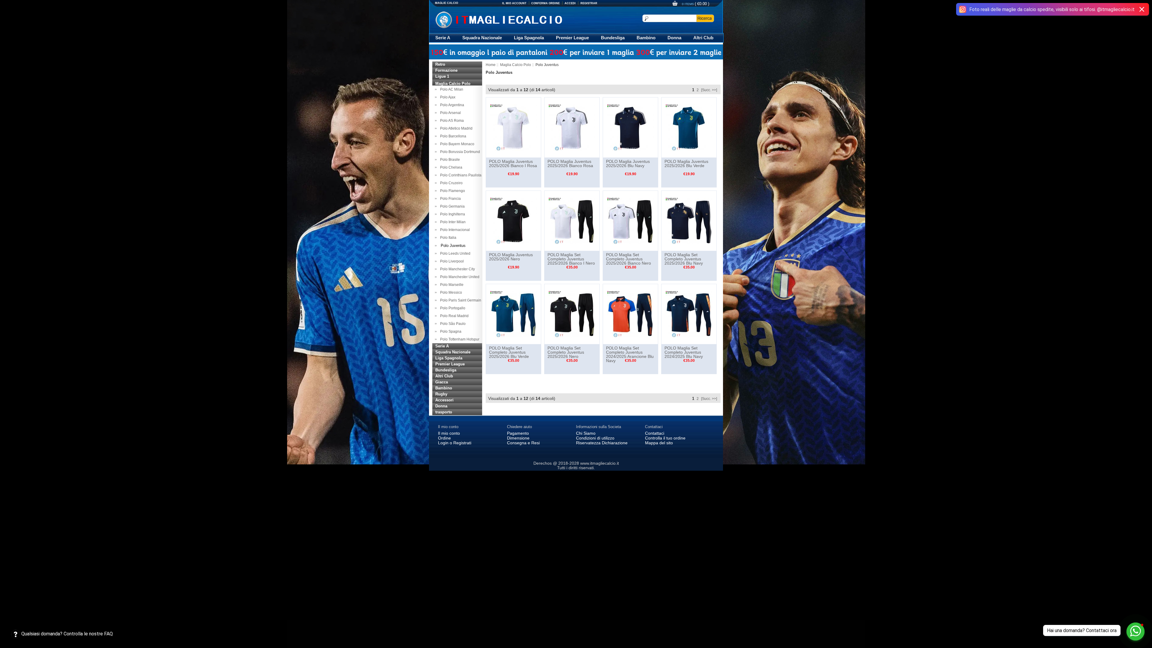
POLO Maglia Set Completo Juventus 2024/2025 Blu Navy (683, 352)
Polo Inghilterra (451, 214)
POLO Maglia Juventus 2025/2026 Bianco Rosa (570, 163)
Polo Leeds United (454, 253)
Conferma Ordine (545, 3)
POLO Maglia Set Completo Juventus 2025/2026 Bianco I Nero (571, 259)
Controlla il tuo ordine (665, 438)
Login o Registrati (454, 442)
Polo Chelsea (450, 167)
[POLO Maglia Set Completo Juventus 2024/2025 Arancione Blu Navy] (630, 313)
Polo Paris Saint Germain (459, 300)
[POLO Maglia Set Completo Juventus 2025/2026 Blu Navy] (689, 220)
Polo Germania (451, 206)
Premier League (572, 37)
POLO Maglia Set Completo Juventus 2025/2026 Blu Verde (509, 352)
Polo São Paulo (452, 324)
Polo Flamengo (451, 191)
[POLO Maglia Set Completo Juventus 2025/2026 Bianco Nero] (630, 220)
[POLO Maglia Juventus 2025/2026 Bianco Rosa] (572, 127)
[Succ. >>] (709, 90)
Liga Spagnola (529, 37)
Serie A (442, 37)
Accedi (570, 3)
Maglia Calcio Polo (515, 65)
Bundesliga (613, 37)
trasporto (443, 412)
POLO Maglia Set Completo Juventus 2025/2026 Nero (566, 352)
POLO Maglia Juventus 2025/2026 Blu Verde (686, 163)
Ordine (444, 438)
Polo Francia (449, 198)
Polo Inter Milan (452, 222)
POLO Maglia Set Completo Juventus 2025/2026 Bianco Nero (628, 259)
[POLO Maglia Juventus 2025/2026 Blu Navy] (630, 127)
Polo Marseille (451, 285)
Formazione (446, 70)
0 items (688, 4)
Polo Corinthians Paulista (460, 175)
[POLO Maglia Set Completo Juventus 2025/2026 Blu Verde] (513, 313)
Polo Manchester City (456, 269)
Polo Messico (450, 292)
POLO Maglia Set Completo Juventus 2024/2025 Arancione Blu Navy (630, 354)
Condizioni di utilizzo (595, 438)
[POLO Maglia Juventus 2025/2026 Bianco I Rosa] (513, 127)
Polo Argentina (451, 105)
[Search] (705, 18)
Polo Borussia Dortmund (459, 152)
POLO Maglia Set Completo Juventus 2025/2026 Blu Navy (683, 259)
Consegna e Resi (523, 442)
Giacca (441, 382)
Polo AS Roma (451, 120)
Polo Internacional (454, 230)
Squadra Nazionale (482, 37)
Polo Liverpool (451, 261)
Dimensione (518, 438)
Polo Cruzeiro (450, 183)
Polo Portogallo (451, 308)
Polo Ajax (446, 97)
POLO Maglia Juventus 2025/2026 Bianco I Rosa (513, 163)
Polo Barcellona (452, 136)
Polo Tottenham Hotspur (458, 339)
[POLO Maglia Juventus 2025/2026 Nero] (513, 220)
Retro (440, 64)
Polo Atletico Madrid (455, 128)
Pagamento (518, 433)
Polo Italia (447, 238)
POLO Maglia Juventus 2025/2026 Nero (511, 256)
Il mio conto (449, 433)
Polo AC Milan (450, 89)
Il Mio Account (514, 3)
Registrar (588, 3)
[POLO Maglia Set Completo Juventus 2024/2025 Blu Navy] (689, 313)
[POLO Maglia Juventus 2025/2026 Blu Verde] (689, 127)
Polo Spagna (449, 331)
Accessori (444, 400)
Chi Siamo (586, 433)
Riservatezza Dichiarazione (602, 442)
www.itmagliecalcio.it (599, 463)
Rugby (441, 394)
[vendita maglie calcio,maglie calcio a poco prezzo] (511, 19)
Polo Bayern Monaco (456, 144)
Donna (674, 37)
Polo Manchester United (458, 277)
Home (491, 65)
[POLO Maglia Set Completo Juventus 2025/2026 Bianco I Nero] (572, 220)
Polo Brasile (449, 160)
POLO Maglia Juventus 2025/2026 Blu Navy (628, 163)
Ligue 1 (442, 76)
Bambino (646, 37)
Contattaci (654, 433)
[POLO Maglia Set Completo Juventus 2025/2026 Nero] (572, 313)
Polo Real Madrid (453, 316)
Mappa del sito (659, 442)
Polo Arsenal (449, 113)
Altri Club (703, 37)
